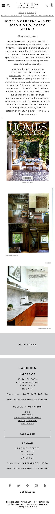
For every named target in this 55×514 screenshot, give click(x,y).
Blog (27, 412)
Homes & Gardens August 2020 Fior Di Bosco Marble (27, 15)
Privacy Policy (27, 423)
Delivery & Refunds (27, 421)
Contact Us (27, 434)
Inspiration (27, 415)
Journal (30, 12)
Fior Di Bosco (16, 72)
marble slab (15, 75)
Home (21, 12)
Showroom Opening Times (27, 418)
